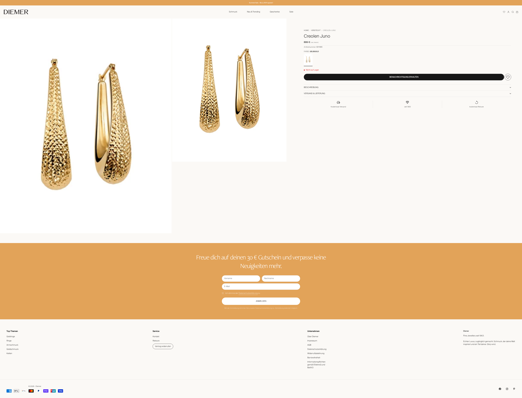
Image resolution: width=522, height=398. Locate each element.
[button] (504, 12)
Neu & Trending (253, 11)
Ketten (9, 353)
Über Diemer (312, 336)
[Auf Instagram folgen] (507, 389)
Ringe (9, 340)
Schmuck (233, 11)
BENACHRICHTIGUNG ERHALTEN (403, 77)
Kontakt (156, 336)
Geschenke (275, 11)
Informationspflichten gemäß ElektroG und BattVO (316, 364)
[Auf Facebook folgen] (500, 389)
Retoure (156, 340)
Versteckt (316, 30)
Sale (291, 11)
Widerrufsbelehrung (315, 353)
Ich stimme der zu (242, 293)
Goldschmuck (12, 349)
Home (306, 30)
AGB (309, 345)
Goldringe (11, 336)
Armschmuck (12, 345)
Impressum (312, 340)
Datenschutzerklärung (248, 293)
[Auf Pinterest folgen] (514, 389)
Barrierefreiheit (313, 357)
